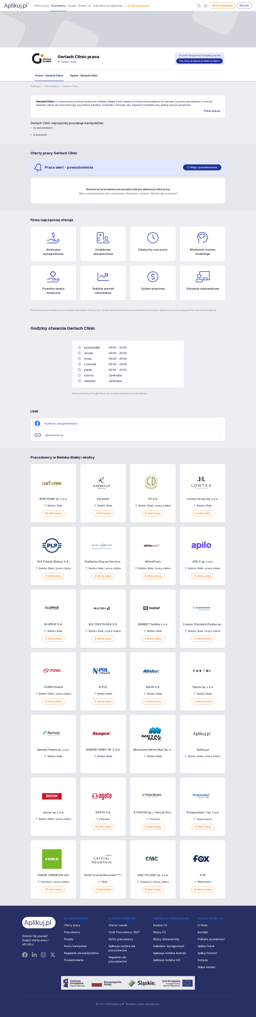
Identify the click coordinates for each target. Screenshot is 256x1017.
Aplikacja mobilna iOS (166, 960)
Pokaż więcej (212, 110)
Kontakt (203, 932)
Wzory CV (159, 932)
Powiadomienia (73, 960)
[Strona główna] (16, 5)
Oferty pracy (41, 5)
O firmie (202, 925)
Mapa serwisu (206, 967)
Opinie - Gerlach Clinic (84, 75)
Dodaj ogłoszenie (138, 5)
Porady (72, 5)
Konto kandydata (222, 5)
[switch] (202, 167)
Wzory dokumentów (166, 939)
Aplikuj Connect (207, 953)
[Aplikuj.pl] (38, 922)
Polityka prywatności (211, 939)
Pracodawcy (58, 5)
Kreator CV (84, 5)
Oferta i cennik (117, 925)
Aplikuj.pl (35, 86)
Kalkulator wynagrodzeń (108, 5)
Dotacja (203, 960)
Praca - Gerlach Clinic (49, 75)
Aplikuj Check (206, 946)
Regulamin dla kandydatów (81, 953)
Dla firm (244, 5)
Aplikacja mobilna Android (169, 953)
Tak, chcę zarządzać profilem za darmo (199, 61)
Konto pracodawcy (120, 939)
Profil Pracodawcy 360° (124, 932)
